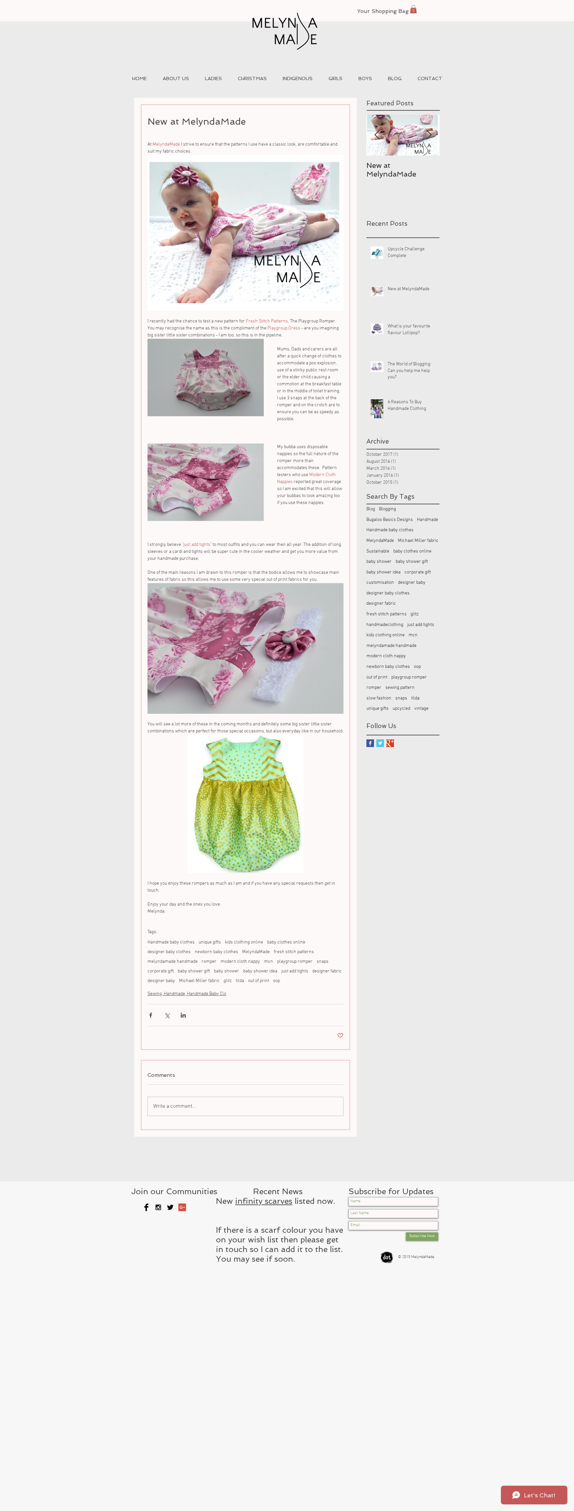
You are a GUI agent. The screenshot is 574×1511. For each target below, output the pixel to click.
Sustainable (377, 551)
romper (209, 961)
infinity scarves (263, 1201)
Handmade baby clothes (171, 942)
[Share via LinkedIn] (183, 1015)
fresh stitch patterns (294, 952)
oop (276, 981)
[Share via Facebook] (150, 1015)
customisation (380, 582)
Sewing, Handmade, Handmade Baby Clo (186, 994)
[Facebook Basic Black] (146, 1207)
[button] (413, 9)
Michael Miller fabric (199, 981)
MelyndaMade (256, 952)
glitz (228, 981)
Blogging (387, 509)
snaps (323, 961)
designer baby (161, 981)
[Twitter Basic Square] (380, 743)
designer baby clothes (169, 952)
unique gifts (210, 942)
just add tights (294, 971)
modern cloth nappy (240, 961)
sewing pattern (400, 688)
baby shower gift (194, 971)
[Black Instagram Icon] (158, 1207)
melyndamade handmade (172, 961)
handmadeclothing (384, 625)
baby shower (226, 971)
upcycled (401, 708)
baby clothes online (286, 942)
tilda (240, 981)
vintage (421, 708)
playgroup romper (295, 961)
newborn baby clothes (216, 952)
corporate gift (160, 971)
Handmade (427, 520)
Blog (370, 509)
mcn (268, 961)
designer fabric (327, 971)
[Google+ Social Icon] (182, 1207)
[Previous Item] (377, 135)
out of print (258, 981)
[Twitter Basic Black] (170, 1207)
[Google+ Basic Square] (390, 743)
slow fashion (378, 698)
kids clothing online (244, 942)
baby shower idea (260, 971)
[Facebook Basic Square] (370, 743)
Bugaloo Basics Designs (389, 520)
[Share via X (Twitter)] (167, 1015)
